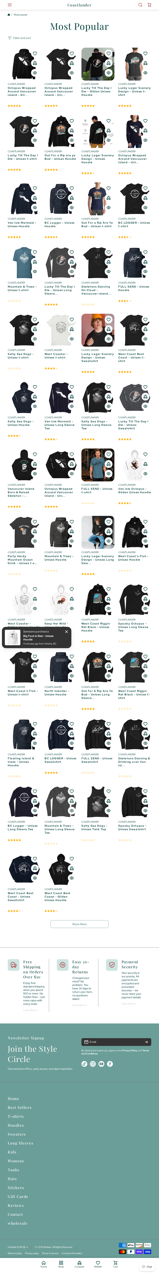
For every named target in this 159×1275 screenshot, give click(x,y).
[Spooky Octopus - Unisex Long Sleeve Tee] (134, 599)
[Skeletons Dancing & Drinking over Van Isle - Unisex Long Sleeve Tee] (134, 734)
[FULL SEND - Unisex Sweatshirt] (97, 734)
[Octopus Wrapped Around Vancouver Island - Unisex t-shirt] (61, 64)
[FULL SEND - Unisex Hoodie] (134, 262)
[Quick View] (35, 73)
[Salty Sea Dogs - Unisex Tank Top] (97, 801)
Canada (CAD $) (16, 1247)
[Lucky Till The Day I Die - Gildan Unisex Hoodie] (97, 64)
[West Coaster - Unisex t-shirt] (61, 330)
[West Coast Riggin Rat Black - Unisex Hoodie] (97, 599)
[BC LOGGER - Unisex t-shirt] (134, 198)
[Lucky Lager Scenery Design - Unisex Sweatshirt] (97, 330)
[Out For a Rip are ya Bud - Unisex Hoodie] (61, 131)
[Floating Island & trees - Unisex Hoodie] (24, 734)
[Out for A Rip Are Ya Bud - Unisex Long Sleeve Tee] (97, 667)
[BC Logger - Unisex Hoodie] (61, 198)
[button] (149, 5)
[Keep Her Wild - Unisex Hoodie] (61, 599)
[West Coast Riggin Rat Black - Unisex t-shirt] (134, 667)
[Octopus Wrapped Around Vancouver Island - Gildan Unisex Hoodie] (24, 64)
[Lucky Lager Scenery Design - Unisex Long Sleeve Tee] (97, 532)
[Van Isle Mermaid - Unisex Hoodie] (24, 198)
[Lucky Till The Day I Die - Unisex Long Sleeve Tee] (61, 262)
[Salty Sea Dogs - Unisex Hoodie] (24, 397)
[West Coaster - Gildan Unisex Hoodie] (24, 599)
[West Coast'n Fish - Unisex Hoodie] (134, 532)
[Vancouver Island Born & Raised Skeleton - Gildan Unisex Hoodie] (24, 464)
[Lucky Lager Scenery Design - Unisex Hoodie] (97, 131)
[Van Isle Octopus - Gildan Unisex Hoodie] (134, 464)
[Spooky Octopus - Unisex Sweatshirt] (134, 801)
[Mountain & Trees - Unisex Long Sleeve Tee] (61, 801)
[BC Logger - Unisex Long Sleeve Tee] (24, 801)
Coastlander (16, 84)
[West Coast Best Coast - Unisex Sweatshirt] (24, 869)
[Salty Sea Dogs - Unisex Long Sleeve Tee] (97, 397)
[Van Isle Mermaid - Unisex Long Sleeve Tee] (61, 397)
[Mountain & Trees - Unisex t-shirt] (24, 262)
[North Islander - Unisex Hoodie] (61, 667)
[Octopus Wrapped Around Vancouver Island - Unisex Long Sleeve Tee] (134, 131)
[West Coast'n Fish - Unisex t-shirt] (24, 667)
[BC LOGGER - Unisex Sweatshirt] (61, 734)
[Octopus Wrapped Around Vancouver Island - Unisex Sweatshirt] (61, 464)
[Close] (66, 632)
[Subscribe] (146, 1042)
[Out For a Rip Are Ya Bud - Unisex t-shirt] (97, 198)
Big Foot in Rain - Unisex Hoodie (38, 637)
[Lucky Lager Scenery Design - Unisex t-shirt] (134, 64)
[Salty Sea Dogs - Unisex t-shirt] (24, 330)
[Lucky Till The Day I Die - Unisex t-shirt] (24, 131)
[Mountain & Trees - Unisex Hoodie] (61, 532)
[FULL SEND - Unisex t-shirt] (97, 464)
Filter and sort (22, 38)
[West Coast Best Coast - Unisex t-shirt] (134, 330)
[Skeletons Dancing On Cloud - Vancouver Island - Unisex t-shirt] (97, 262)
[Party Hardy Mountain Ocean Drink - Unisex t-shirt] (24, 532)
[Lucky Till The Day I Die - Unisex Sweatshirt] (134, 397)
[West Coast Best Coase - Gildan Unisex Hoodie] (61, 869)
